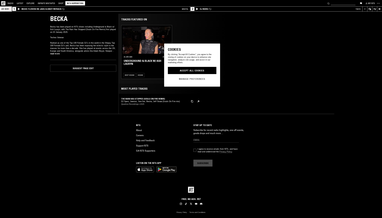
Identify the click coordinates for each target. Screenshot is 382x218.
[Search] (328, 3)
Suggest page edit (83, 68)
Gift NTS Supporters (145, 150)
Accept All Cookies (192, 70)
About (139, 130)
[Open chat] (361, 3)
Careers (140, 135)
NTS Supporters (75, 3)
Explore (30, 3)
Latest (20, 3)
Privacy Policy (225, 152)
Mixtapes (46, 3)
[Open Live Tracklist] (374, 9)
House (140, 75)
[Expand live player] (364, 9)
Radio (10, 3)
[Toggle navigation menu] (378, 3)
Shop (60, 3)
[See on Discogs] (198, 101)
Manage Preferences (192, 78)
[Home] (3, 3)
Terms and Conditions (197, 212)
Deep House (129, 75)
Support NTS (142, 145)
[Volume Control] (379, 9)
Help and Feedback (145, 140)
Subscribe (203, 163)
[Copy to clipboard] (192, 101)
